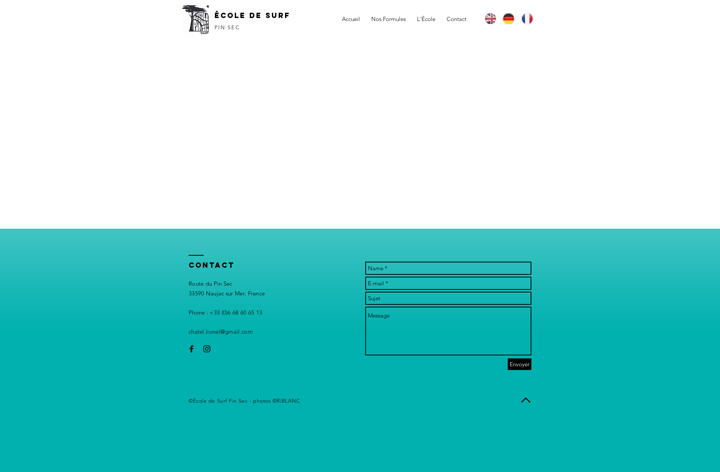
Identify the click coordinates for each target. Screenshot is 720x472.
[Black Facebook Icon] (191, 349)
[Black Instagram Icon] (207, 349)
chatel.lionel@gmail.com (221, 331)
